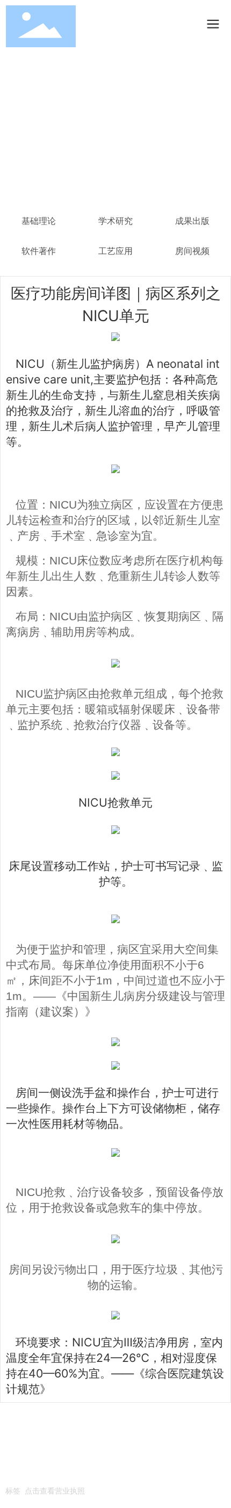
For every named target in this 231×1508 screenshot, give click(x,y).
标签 (12, 1490)
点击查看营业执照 (55, 1490)
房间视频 (192, 251)
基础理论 (38, 221)
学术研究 (115, 221)
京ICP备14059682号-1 (44, 1458)
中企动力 (58, 1473)
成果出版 (192, 221)
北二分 (84, 1473)
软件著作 (38, 251)
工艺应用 (115, 251)
